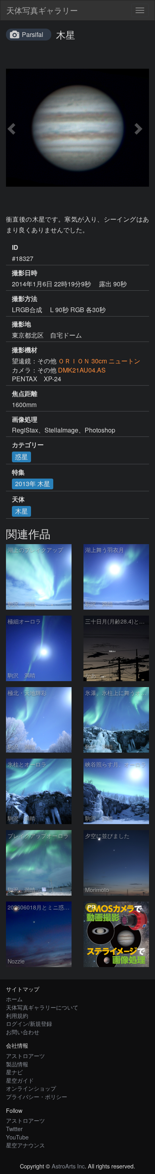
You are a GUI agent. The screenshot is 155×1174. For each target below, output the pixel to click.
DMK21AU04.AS (82, 370)
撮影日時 (24, 272)
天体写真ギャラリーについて (42, 1007)
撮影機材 (24, 350)
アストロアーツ (25, 1055)
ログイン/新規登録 (29, 1023)
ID (15, 247)
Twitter (14, 1128)
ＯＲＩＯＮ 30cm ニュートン (99, 360)
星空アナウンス (25, 1145)
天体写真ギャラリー (42, 10)
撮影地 (21, 324)
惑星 (21, 456)
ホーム (14, 998)
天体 (18, 499)
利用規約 (17, 1015)
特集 (18, 472)
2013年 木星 (32, 483)
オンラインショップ (31, 1088)
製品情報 (17, 1064)
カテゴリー (28, 444)
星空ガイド (20, 1080)
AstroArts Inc (68, 1166)
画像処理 (24, 419)
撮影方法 (24, 298)
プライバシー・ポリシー (36, 1096)
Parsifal (32, 34)
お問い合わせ (22, 1031)
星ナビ (14, 1072)
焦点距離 (24, 393)
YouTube (17, 1137)
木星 (21, 511)
